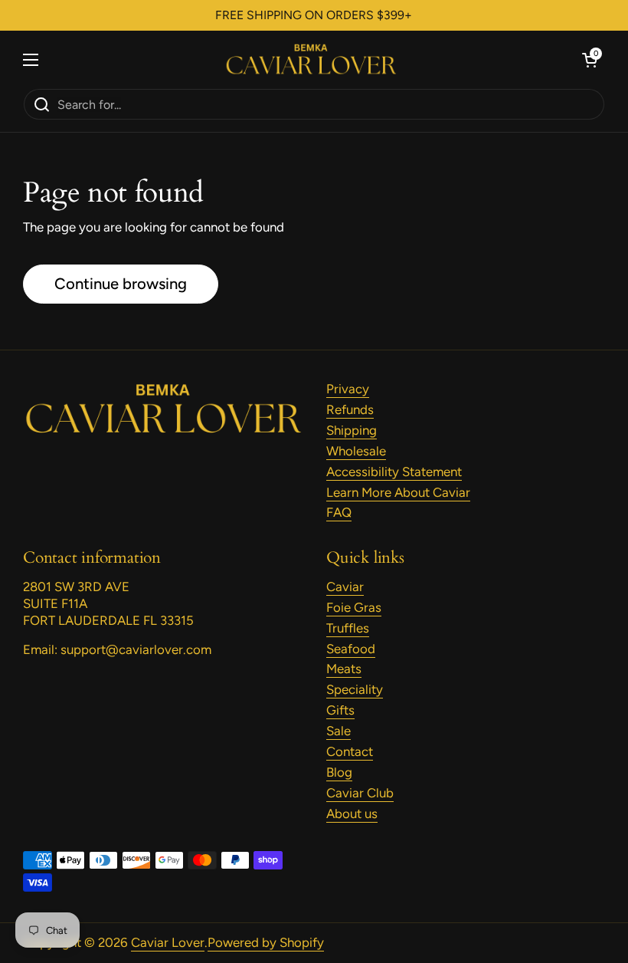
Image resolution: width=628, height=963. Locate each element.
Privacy (347, 388)
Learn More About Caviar (398, 492)
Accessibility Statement (394, 471)
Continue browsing (120, 283)
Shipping (351, 430)
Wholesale (356, 450)
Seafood (350, 648)
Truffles (347, 628)
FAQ (339, 512)
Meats (343, 668)
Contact (349, 751)
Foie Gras (353, 607)
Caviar (345, 586)
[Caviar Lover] (310, 59)
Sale (338, 730)
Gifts (340, 710)
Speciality (354, 689)
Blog (339, 772)
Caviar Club (360, 792)
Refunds (350, 409)
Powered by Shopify (266, 942)
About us (352, 813)
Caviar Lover (167, 942)
